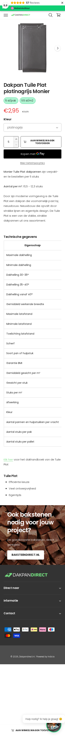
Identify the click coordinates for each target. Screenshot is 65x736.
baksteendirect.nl (26, 555)
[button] (6, 15)
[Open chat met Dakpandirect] (53, 724)
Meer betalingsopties (32, 162)
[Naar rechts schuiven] (57, 48)
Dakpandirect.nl (27, 656)
